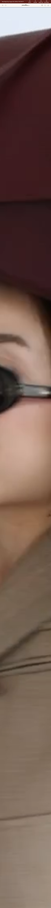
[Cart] (48, 5)
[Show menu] (2, 5)
